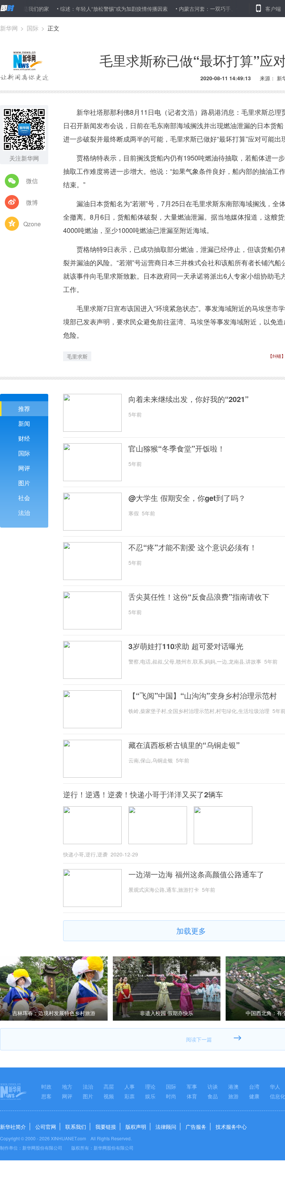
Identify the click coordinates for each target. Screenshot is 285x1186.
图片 (24, 483)
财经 (24, 438)
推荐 (24, 408)
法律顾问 (165, 1126)
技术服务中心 (231, 1126)
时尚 (171, 1096)
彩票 (129, 1096)
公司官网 (45, 1126)
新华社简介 (13, 1126)
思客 (46, 1096)
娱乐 (150, 1096)
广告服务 (196, 1126)
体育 (192, 1096)
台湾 (254, 1086)
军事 (192, 1086)
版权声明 (135, 1126)
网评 (24, 468)
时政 (46, 1086)
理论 (150, 1086)
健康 (254, 1096)
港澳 (233, 1086)
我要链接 (105, 1126)
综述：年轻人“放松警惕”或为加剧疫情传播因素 (97, 8)
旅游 (233, 1096)
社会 (24, 497)
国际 (33, 28)
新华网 (9, 28)
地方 (67, 1086)
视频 (109, 1096)
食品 (212, 1096)
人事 (129, 1086)
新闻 (24, 423)
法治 (24, 512)
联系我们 (75, 1126)
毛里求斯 (77, 356)
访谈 (212, 1086)
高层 (109, 1086)
